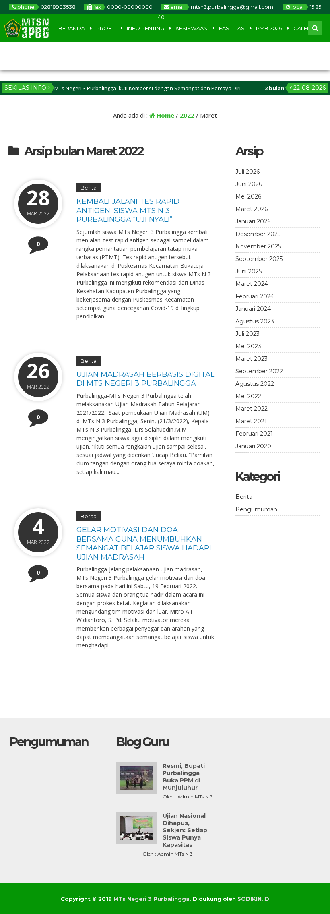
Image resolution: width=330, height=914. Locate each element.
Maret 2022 (251, 408)
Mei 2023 (248, 346)
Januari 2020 (253, 446)
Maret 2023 (251, 358)
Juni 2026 (248, 184)
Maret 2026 (251, 209)
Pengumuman (256, 509)
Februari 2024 (254, 296)
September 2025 (259, 259)
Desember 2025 (257, 234)
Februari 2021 (254, 433)
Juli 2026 (247, 171)
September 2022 (259, 371)
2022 (187, 115)
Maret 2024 (251, 283)
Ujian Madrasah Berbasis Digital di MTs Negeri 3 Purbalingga (145, 379)
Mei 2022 (248, 396)
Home (164, 115)
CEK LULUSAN (24, 56)
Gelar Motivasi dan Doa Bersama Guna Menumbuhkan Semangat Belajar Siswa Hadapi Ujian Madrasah (143, 543)
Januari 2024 (253, 308)
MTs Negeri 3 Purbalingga (151, 898)
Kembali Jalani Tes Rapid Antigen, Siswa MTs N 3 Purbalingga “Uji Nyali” (127, 210)
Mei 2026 (248, 196)
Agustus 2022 (254, 383)
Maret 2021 (251, 421)
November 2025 (258, 246)
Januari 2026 (252, 221)
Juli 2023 (247, 333)
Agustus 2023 (254, 321)
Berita (88, 187)
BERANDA (71, 28)
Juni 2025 (248, 271)
